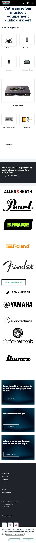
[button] (23, 3)
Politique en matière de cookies (14, 534)
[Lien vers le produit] (9, 39)
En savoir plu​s (11, 454)
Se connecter (7, 516)
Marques (5, 476)
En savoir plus (12, 175)
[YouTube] (16, 525)
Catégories (6, 473)
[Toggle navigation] (32, 3)
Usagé (4, 489)
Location (5, 480)
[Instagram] (10, 525)
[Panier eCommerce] (28, 3)
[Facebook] (4, 525)
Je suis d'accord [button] (28, 540)
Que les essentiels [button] (14, 540)
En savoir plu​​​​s (11, 426)
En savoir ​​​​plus (11, 399)
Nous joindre (6, 493)
